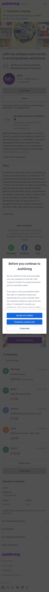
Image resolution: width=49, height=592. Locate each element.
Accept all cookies (24, 315)
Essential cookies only (24, 322)
